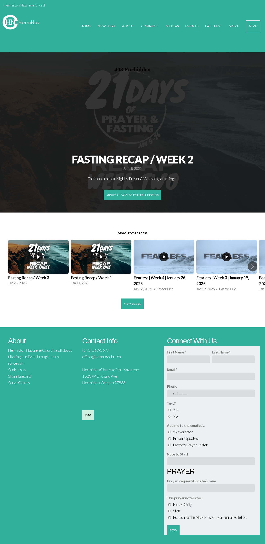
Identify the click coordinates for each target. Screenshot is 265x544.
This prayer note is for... (185, 498)
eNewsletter (183, 431)
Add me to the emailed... (185, 425)
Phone (172, 386)
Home (85, 26)
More (234, 26)
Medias (172, 26)
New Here (107, 26)
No (175, 416)
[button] (252, 266)
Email (171, 369)
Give (253, 26)
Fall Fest (214, 26)
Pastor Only (182, 504)
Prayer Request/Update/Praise (191, 481)
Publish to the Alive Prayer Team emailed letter (210, 517)
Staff (176, 510)
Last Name (220, 352)
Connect (150, 26)
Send (173, 530)
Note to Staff (177, 454)
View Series (132, 303)
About (128, 26)
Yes (175, 409)
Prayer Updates (185, 438)
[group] (38, 263)
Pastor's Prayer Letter (190, 444)
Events (192, 26)
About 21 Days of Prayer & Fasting (132, 195)
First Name (175, 352)
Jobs (88, 415)
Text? (171, 403)
